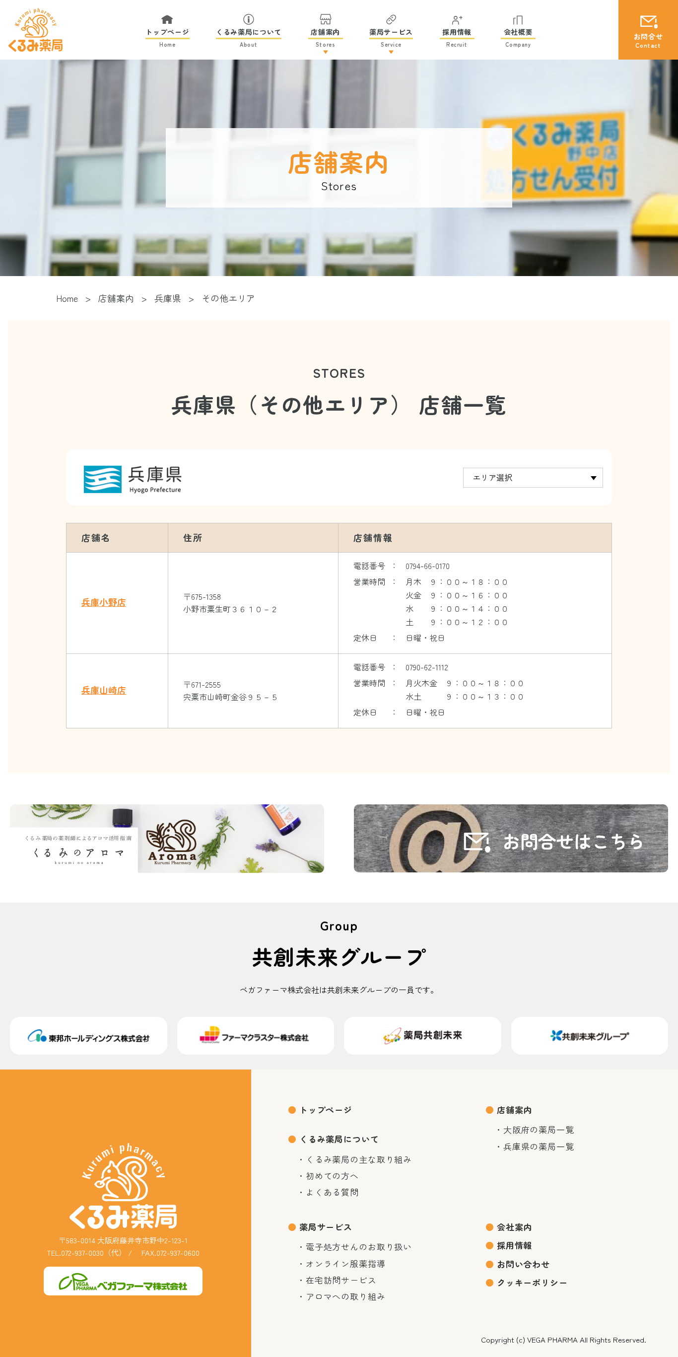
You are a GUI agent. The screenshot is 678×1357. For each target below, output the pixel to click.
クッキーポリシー (532, 1282)
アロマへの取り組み (346, 1296)
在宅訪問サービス (341, 1280)
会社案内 (514, 1226)
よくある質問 (332, 1192)
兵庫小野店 (103, 602)
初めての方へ (332, 1175)
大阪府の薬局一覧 (538, 1129)
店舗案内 (514, 1109)
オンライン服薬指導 (346, 1263)
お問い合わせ (523, 1264)
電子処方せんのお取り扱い (359, 1246)
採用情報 (514, 1245)
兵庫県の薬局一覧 (538, 1146)
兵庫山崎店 (103, 690)
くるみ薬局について (339, 1139)
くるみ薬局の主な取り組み (359, 1159)
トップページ (325, 1109)
